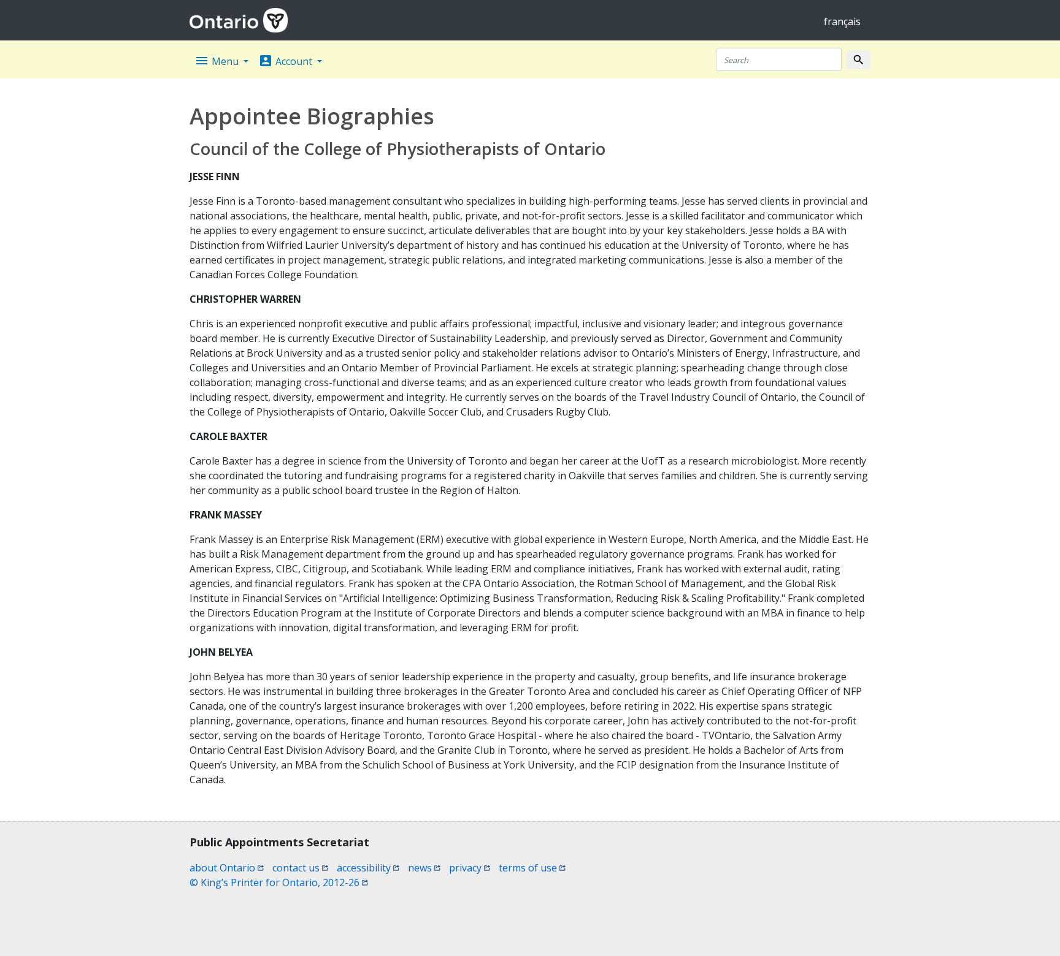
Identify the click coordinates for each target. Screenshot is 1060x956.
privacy (469, 867)
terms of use (532, 867)
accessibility (368, 867)
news (424, 867)
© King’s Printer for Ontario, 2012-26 (279, 882)
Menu (217, 60)
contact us (300, 867)
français (842, 21)
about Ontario (227, 867)
